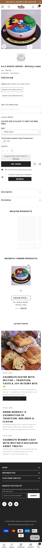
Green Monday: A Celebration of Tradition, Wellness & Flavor (18, 416)
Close (40, 2)
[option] (21, 29)
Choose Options (21, 298)
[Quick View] (28, 265)
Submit (33, 496)
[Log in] (33, 7)
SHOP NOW (32, 2)
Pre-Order (16, 164)
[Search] (9, 6)
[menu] (2, 6)
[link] (14, 244)
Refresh (20, 179)
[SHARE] (39, 164)
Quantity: (4, 146)
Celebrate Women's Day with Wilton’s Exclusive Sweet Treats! (20, 443)
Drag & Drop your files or (15, 157)
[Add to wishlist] (35, 164)
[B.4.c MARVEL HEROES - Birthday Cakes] (21, 275)
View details (14, 398)
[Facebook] (4, 504)
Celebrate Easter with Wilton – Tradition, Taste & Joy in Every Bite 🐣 (20, 381)
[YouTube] (16, 504)
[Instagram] (10, 504)
